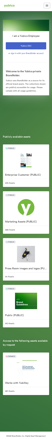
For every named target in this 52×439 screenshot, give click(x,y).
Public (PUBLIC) (14, 315)
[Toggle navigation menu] (47, 5)
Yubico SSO (26, 46)
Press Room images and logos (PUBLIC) (27, 268)
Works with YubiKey (16, 382)
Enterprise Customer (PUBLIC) (23, 174)
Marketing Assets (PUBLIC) (21, 221)
